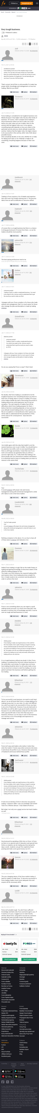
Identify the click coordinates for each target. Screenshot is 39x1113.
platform (32, 701)
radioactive (18, 587)
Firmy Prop (23, 1027)
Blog (21, 1054)
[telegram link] (12, 1082)
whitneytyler (18, 727)
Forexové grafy (24, 981)
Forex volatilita (5, 981)
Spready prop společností (27, 1031)
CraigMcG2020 (19, 502)
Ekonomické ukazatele (7, 999)
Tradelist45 (18, 209)
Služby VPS (4, 1013)
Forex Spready (24, 1008)
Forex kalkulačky (6, 995)
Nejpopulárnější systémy (27, 974)
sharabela (18, 621)
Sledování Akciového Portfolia (10, 1036)
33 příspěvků (33, 471)
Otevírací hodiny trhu (7, 972)
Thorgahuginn (19, 375)
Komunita (22, 970)
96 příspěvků (34, 51)
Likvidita (3, 993)
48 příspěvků (33, 762)
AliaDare (17, 270)
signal (19, 809)
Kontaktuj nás (24, 1047)
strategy (3, 308)
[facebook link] (2, 1082)
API (2, 1047)
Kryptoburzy (5, 1031)
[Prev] (23, 44)
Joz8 (16, 48)
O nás (21, 1051)
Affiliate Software (6, 1054)
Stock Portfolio (5, 1051)
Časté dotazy (23, 1042)
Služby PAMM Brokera (7, 1022)
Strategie (22, 977)
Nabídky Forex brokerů (26, 1011)
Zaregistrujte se (26, 3)
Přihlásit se (14, 3)
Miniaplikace (5, 1042)
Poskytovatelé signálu (7, 1015)
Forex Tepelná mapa (7, 997)
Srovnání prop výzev (25, 1029)
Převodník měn (5, 1002)
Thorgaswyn (19, 96)
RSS (2, 1049)
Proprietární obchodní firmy (9, 1011)
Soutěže (22, 979)
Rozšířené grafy (6, 1056)
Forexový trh (5, 979)
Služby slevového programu (9, 1024)
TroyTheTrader (19, 469)
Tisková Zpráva (24, 1022)
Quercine (17, 857)
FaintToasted (19, 760)
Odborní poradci (6, 1029)
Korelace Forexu (6, 984)
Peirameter (18, 548)
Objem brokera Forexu (26, 1015)
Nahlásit (34, 92)
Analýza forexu (6, 988)
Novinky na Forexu (6, 986)
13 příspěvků (33, 428)
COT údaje (4, 990)
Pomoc (22, 1045)
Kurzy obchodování (7, 1033)
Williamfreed (19, 680)
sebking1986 (19, 240)
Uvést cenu (15, 92)
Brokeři (3, 1008)
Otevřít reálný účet (10, 959)
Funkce (3, 1045)
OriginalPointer (19, 316)
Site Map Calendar (32, 1063)
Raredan (17, 426)
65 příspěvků (33, 893)
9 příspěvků (33, 318)
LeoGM (17, 890)
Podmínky (4, 1063)
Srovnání (22, 1036)
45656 (6, 36)
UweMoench (19, 177)
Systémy (22, 972)
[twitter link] (7, 1082)
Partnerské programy (7, 1020)
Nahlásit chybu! (24, 1049)
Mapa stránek (22, 1064)
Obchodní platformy (7, 1027)
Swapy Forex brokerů (26, 1013)
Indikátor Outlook (25, 986)
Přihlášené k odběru (11, 32)
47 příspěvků (33, 859)
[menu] (37, 3)
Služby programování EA (8, 1017)
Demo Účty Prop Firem (26, 1033)
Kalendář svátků (6, 977)
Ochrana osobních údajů (13, 1065)
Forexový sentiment (25, 984)
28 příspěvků (33, 550)
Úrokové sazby (5, 974)
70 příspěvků (33, 589)
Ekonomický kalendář (7, 970)
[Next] (37, 44)
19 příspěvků (33, 99)
